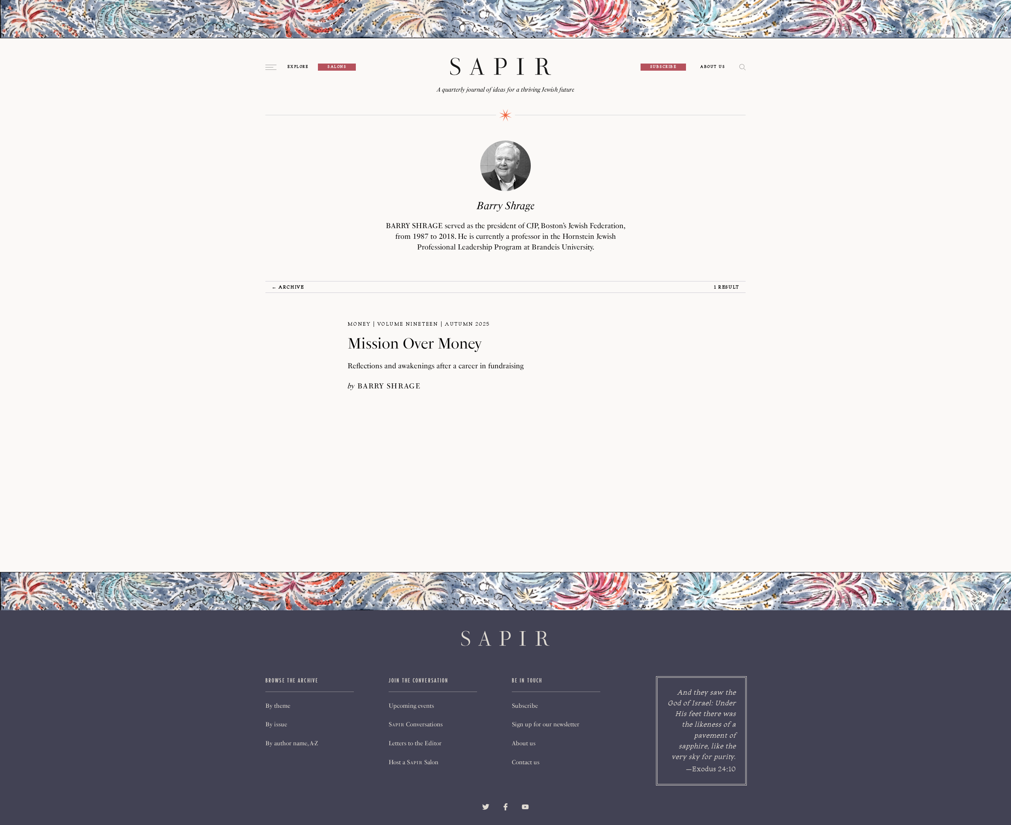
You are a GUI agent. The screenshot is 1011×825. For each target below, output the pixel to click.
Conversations (416, 724)
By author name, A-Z (291, 743)
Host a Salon (413, 762)
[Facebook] (505, 806)
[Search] (742, 67)
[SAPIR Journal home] (500, 67)
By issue (276, 724)
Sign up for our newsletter (545, 724)
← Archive (288, 287)
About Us (712, 67)
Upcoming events (411, 705)
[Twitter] (485, 806)
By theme (277, 705)
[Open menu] (271, 67)
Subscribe (663, 66)
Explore (298, 67)
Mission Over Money (414, 343)
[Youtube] (525, 806)
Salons (336, 66)
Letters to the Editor (415, 743)
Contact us (525, 762)
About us (524, 743)
